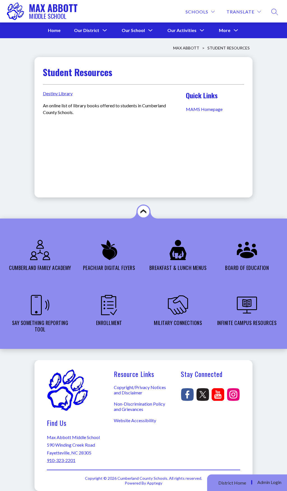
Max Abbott (186, 48)
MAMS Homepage (204, 109)
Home (54, 30)
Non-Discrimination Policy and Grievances (139, 406)
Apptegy (154, 483)
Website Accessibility (135, 420)
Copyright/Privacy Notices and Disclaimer (140, 390)
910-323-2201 (61, 460)
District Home (232, 482)
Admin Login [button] (269, 482)
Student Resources (228, 48)
